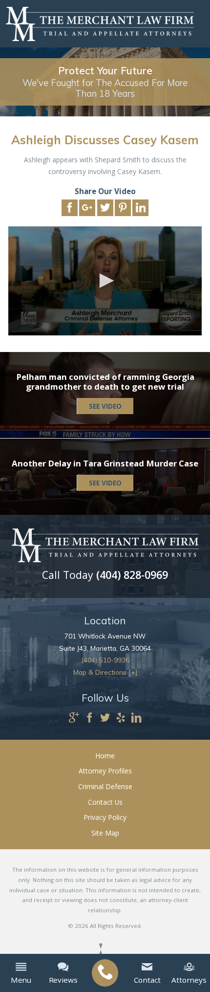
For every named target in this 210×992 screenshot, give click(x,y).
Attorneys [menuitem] (189, 980)
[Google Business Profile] (74, 718)
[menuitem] (105, 973)
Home (105, 755)
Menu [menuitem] (21, 980)
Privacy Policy (105, 817)
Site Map (105, 833)
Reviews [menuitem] (63, 980)
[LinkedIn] (136, 718)
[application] (105, 280)
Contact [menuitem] (147, 980)
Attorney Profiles (105, 770)
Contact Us (105, 802)
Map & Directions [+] (105, 672)
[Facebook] (89, 718)
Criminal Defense (105, 786)
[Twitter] (105, 718)
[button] (105, 280)
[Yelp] (121, 718)
